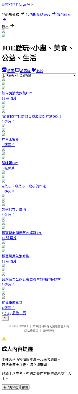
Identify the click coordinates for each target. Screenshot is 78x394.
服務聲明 (48, 330)
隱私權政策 (31, 330)
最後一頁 (19, 313)
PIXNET (23, 326)
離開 (25, 387)
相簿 (11, 71)
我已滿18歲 (10, 387)
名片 (39, 71)
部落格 (25, 71)
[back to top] (5, 318)
